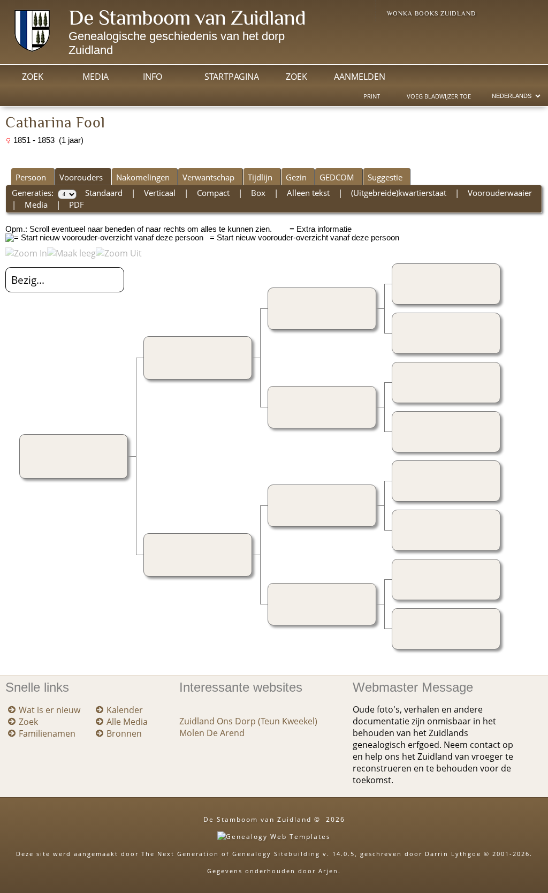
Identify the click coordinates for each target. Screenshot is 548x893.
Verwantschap (208, 177)
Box (258, 192)
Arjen (328, 871)
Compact (213, 192)
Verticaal (160, 192)
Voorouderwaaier (500, 192)
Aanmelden (359, 76)
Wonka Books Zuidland (431, 13)
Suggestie (385, 177)
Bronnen (124, 733)
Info (152, 76)
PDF (76, 204)
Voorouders (81, 177)
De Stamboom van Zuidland (187, 17)
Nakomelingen (143, 177)
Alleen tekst (308, 192)
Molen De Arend (212, 733)
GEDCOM (336, 177)
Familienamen (47, 733)
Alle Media (127, 722)
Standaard (104, 192)
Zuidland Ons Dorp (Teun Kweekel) (248, 721)
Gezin (296, 177)
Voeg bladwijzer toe (439, 96)
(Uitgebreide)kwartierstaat (398, 192)
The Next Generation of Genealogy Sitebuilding (230, 854)
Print (371, 96)
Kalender (124, 710)
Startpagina (231, 76)
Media (95, 76)
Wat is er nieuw (49, 710)
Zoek (32, 76)
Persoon (31, 177)
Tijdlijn (260, 177)
